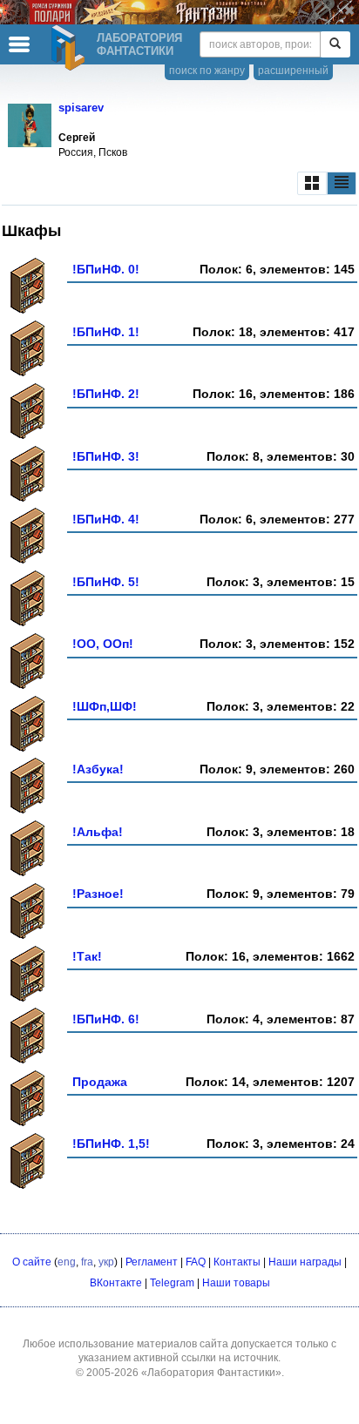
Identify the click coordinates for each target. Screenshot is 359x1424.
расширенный (293, 70)
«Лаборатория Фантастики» (211, 1373)
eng (67, 1262)
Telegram (172, 1283)
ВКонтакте (116, 1283)
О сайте (31, 1262)
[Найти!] (335, 44)
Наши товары (236, 1283)
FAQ (196, 1262)
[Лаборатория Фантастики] (70, 47)
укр (106, 1262)
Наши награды (305, 1262)
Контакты (237, 1262)
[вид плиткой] (312, 183)
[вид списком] (341, 183)
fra (87, 1262)
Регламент (151, 1262)
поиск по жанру (207, 70)
